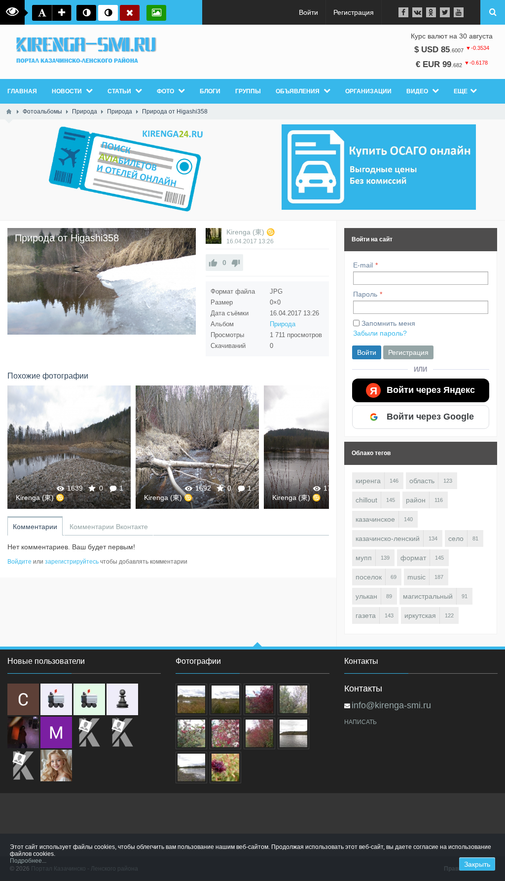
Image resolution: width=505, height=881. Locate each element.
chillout (366, 500)
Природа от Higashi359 (197, 447)
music (416, 577)
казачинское (375, 519)
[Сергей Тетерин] (23, 699)
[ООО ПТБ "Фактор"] (122, 732)
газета (366, 615)
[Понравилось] (213, 262)
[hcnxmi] (89, 699)
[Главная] (9, 111)
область (421, 481)
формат (413, 558)
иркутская (420, 615)
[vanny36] (56, 765)
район (416, 500)
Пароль (365, 294)
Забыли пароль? (380, 333)
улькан (366, 596)
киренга (368, 481)
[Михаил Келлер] (56, 732)
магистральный (428, 596)
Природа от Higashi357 (69, 447)
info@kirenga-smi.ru (391, 705)
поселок (369, 577)
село (456, 538)
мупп (364, 558)
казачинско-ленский (388, 538)
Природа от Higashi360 (325, 447)
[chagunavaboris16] (122, 699)
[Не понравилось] (235, 262)
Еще (461, 91)
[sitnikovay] (89, 732)
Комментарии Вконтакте (109, 527)
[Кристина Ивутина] (23, 765)
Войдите (19, 561)
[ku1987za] (56, 699)
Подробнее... (28, 860)
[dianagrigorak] (23, 732)
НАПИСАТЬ (360, 722)
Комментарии (35, 527)
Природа (282, 324)
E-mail (363, 265)
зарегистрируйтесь (72, 561)
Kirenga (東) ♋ (250, 232)
